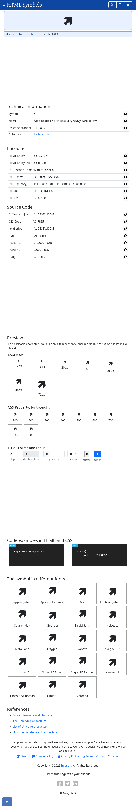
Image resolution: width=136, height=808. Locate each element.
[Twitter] (68, 783)
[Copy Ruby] (125, 256)
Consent (113, 756)
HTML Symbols (24, 5)
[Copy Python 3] (125, 249)
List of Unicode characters (30, 726)
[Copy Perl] (125, 235)
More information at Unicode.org (35, 715)
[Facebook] (60, 783)
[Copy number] (125, 128)
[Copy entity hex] (125, 163)
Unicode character (30, 34)
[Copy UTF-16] (125, 191)
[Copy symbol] (125, 114)
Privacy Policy (69, 756)
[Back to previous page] (7, 801)
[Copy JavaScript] (125, 228)
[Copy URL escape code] (125, 170)
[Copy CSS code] (125, 221)
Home (10, 34)
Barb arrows (41, 134)
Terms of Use (94, 756)
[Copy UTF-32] (125, 198)
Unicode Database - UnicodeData (35, 732)
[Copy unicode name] (125, 121)
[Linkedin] (76, 783)
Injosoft (66, 765)
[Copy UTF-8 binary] (125, 184)
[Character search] (112, 4)
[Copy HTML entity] (125, 156)
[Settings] (128, 4)
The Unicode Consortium (29, 721)
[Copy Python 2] (125, 242)
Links (24, 756)
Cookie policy (44, 756)
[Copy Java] (125, 214)
